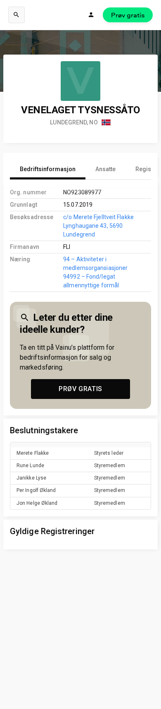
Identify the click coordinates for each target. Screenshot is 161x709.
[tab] (47, 169)
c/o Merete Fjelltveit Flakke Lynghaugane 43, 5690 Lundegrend (98, 226)
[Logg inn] (91, 15)
